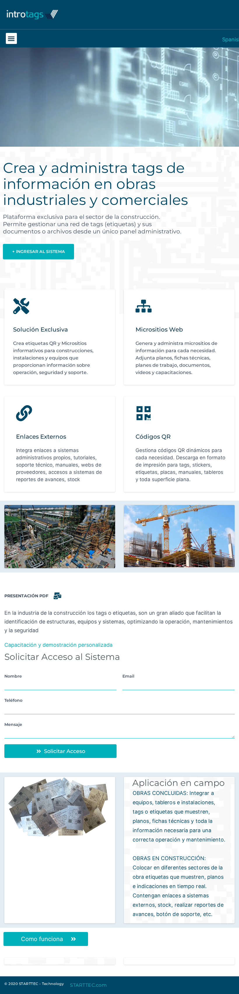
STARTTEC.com (88, 985)
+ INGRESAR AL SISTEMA (38, 251)
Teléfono (13, 700)
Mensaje (13, 724)
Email (128, 676)
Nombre (13, 676)
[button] (11, 38)
